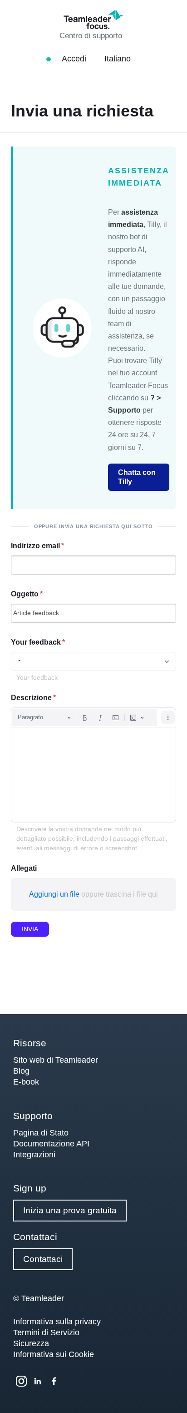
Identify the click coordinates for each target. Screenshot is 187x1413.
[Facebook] (54, 1381)
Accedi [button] (75, 58)
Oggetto (25, 594)
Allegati (24, 868)
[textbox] (93, 775)
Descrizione (31, 697)
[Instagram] (21, 1381)
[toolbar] (93, 717)
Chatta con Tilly (137, 477)
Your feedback (36, 642)
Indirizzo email (35, 546)
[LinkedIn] (38, 1381)
